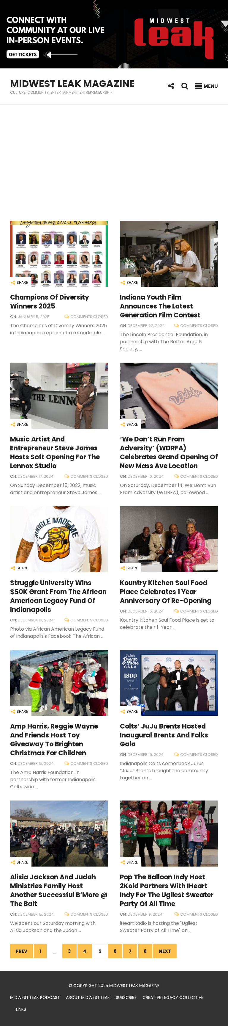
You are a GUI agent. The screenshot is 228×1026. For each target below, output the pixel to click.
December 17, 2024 (35, 476)
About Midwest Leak (88, 997)
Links (21, 1009)
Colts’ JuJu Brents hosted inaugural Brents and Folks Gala (164, 735)
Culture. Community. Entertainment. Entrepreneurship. (61, 92)
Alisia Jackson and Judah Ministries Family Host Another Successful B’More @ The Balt (58, 890)
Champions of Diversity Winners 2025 (49, 302)
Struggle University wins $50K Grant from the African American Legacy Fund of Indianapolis (58, 596)
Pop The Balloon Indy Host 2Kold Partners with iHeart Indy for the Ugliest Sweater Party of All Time (166, 890)
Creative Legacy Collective (172, 997)
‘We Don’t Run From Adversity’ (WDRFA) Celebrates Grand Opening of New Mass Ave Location (169, 453)
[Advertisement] (114, 162)
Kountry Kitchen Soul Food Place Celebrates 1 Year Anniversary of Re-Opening (165, 591)
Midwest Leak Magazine (72, 83)
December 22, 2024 (146, 325)
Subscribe (126, 997)
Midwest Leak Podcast (35, 997)
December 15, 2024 (36, 763)
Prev (21, 951)
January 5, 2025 (34, 316)
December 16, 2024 (146, 476)
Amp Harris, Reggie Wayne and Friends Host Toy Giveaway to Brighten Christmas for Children (54, 740)
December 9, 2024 (145, 914)
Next (165, 951)
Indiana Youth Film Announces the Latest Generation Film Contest (160, 306)
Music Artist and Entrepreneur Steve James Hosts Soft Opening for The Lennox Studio (55, 453)
